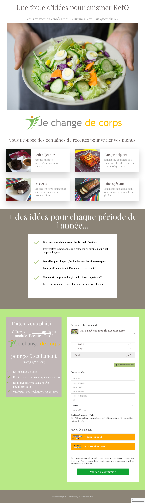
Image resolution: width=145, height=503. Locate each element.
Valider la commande (103, 472)
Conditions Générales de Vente (82, 415)
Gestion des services (138, 500)
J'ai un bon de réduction (125, 365)
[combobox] (103, 405)
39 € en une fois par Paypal (94, 446)
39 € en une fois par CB (93, 437)
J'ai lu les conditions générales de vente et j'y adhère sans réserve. (102, 419)
